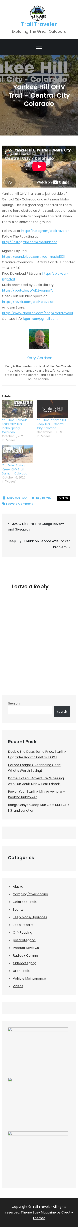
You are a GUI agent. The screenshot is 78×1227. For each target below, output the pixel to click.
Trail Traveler (39, 24)
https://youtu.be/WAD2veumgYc (28, 290)
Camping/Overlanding (30, 894)
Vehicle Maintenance (29, 978)
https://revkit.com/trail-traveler (28, 301)
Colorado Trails (25, 902)
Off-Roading (22, 932)
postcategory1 (24, 940)
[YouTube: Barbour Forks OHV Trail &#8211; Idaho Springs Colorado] (17, 409)
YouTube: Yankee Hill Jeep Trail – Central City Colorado (51, 424)
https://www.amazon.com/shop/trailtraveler (37, 313)
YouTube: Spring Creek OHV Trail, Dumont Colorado (14, 469)
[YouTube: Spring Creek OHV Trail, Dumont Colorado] (17, 454)
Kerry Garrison (17, 498)
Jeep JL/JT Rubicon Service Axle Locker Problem (39, 544)
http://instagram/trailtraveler (45, 230)
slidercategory (24, 963)
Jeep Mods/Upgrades (30, 917)
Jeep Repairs (23, 925)
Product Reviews (26, 948)
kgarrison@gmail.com (40, 318)
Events (18, 909)
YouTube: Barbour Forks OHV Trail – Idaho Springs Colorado (14, 426)
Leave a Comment (19, 504)
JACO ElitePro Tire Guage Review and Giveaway (36, 526)
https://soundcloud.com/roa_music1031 (33, 256)
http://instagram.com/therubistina (29, 242)
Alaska (18, 886)
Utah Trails (21, 970)
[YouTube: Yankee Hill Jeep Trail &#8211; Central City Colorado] (52, 409)
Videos (63, 498)
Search (14, 703)
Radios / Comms (26, 955)
